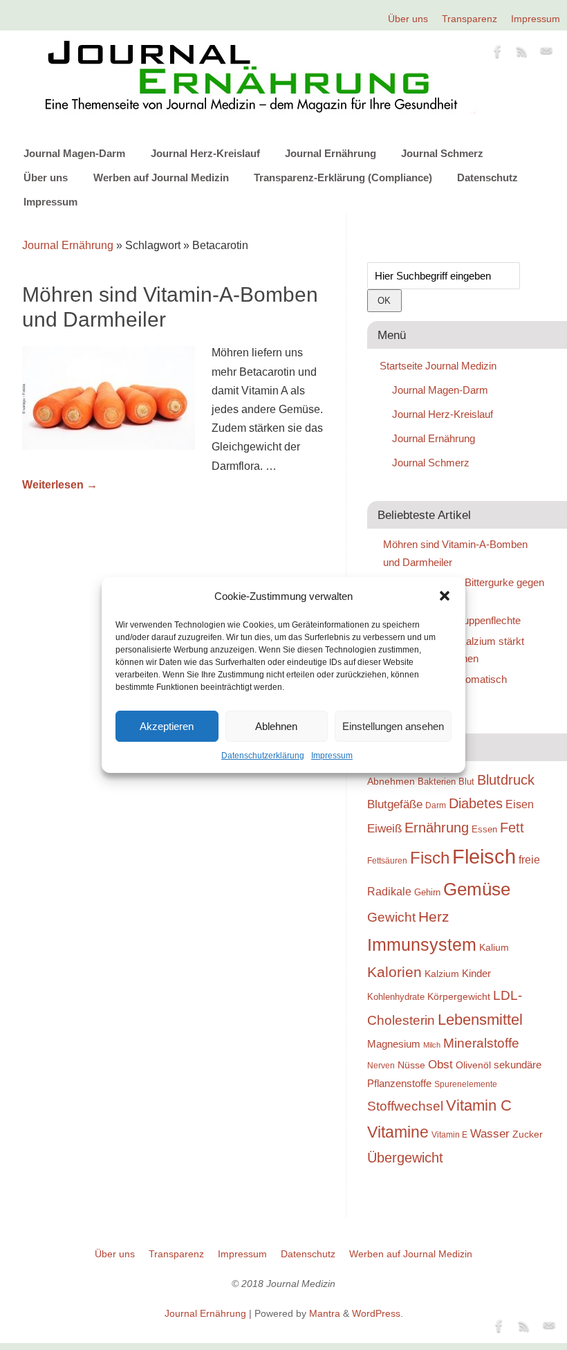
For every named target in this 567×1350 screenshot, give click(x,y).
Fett (512, 827)
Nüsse (411, 1064)
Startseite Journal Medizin (438, 366)
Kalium (494, 947)
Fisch (429, 858)
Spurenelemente (465, 1083)
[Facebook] (497, 54)
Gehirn (427, 892)
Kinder (476, 973)
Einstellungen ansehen (393, 726)
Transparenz (469, 18)
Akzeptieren (167, 726)
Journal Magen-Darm (74, 153)
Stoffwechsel (405, 1106)
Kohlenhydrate (396, 997)
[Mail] (546, 54)
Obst (440, 1064)
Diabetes (476, 803)
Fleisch (484, 856)
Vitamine (398, 1132)
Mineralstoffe (481, 1043)
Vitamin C (479, 1105)
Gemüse (476, 889)
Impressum (332, 755)
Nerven (381, 1065)
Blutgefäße (394, 804)
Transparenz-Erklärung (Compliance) (343, 177)
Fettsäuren (387, 860)
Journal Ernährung (330, 153)
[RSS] (522, 54)
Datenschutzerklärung (262, 755)
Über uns (408, 18)
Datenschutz (487, 177)
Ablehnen (276, 726)
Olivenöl (473, 1064)
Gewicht (391, 917)
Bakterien (437, 781)
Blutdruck (506, 779)
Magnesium (393, 1044)
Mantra (324, 1313)
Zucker (527, 1134)
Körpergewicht (458, 996)
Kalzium (442, 973)
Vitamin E (449, 1134)
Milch (431, 1045)
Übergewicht (405, 1157)
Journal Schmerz (442, 153)
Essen (484, 829)
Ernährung (437, 827)
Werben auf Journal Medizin (161, 177)
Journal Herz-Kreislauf (205, 153)
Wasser (490, 1133)
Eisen (519, 804)
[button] (445, 596)
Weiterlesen (59, 485)
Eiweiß (384, 828)
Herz (433, 917)
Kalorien (394, 972)
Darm (435, 805)
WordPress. (377, 1313)
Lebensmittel (480, 1019)
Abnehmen (391, 781)
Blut (466, 781)
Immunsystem (421, 944)
